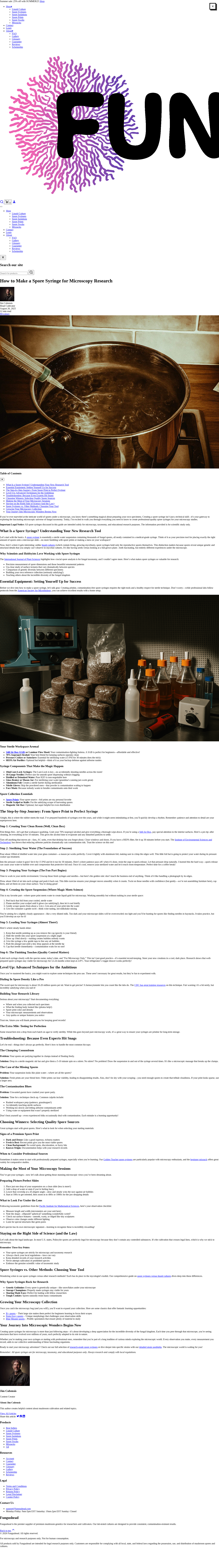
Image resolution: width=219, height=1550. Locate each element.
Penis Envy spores (14, 1316)
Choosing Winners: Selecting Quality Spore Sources (30, 498)
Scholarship (17, 47)
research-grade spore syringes (84, 1347)
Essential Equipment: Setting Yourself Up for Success (31, 487)
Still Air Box (145, 832)
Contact (9, 25)
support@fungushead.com (18, 1508)
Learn (8, 28)
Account (10, 1458)
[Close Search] (3, 257)
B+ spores (10, 1313)
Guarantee (17, 41)
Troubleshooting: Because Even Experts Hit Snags (29, 495)
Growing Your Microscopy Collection (24, 509)
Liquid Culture (19, 9)
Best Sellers (11, 1428)
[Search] (2, 202)
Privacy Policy (13, 1489)
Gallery (15, 36)
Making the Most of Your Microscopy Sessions (28, 501)
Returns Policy (13, 1491)
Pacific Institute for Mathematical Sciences (59, 1206)
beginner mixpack (198, 1159)
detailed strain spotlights (150, 1347)
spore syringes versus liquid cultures (154, 1276)
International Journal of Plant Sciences (22, 559)
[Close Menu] (212, 6)
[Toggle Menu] (1, 206)
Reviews (16, 44)
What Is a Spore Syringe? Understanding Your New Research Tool (37, 484)
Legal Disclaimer (14, 1494)
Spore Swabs (18, 20)
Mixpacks (16, 22)
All (7, 1447)
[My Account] (14, 202)
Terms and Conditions (16, 1486)
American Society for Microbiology (34, 590)
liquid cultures (48, 545)
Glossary (16, 39)
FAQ (14, 33)
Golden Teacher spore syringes (117, 1159)
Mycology (5, 314)
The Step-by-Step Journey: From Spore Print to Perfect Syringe (35, 490)
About (9, 31)
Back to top (5, 1530)
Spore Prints (17, 17)
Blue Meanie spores (15, 1319)
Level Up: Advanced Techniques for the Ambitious (30, 493)
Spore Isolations (19, 14)
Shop (42, 1)
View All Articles (8, 1413)
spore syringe (33, 537)
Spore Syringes (19, 12)
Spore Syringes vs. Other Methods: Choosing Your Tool (32, 506)
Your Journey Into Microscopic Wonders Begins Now (31, 511)
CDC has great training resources (150, 985)
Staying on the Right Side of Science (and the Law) (30, 503)
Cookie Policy (12, 1497)
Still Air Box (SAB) (15, 752)
